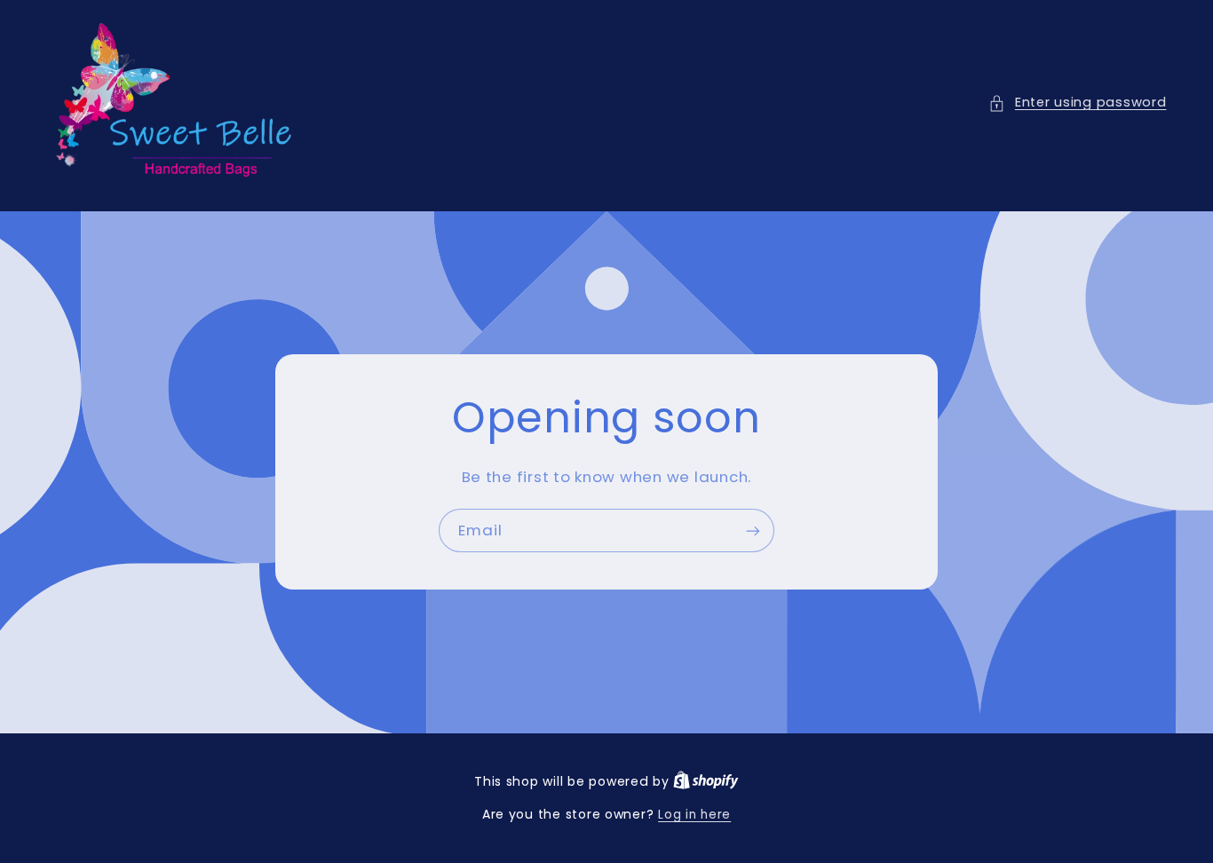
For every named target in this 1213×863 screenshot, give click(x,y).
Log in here (694, 814)
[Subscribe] (753, 530)
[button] (1077, 103)
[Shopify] (706, 781)
